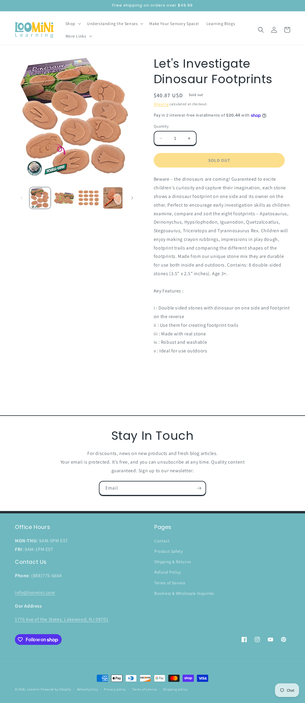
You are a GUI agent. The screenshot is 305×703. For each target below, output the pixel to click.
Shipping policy (175, 689)
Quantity (161, 126)
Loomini (33, 689)
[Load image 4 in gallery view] (112, 197)
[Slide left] (21, 198)
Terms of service (144, 689)
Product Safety (168, 551)
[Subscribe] (199, 488)
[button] (72, 23)
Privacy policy (115, 689)
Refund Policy (167, 572)
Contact (161, 540)
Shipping (161, 104)
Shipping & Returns (172, 561)
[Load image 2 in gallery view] (64, 197)
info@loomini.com (35, 592)
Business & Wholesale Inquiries (184, 593)
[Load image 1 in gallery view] (40, 197)
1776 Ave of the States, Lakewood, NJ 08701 (61, 619)
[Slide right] (132, 198)
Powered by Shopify (56, 689)
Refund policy (87, 689)
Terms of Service (170, 583)
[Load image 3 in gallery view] (88, 197)
